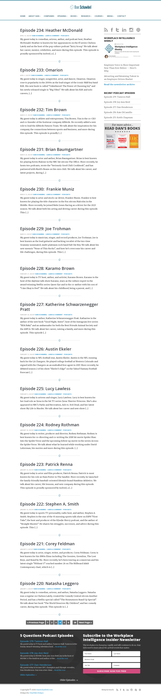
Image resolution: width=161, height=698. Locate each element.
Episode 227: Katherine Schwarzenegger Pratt (59, 307)
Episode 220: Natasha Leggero (49, 583)
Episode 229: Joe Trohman (45, 228)
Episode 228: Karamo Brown (47, 268)
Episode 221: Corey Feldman (47, 543)
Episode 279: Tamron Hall (117, 97)
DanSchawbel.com (44, 690)
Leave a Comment (52, 36)
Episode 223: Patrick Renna (46, 464)
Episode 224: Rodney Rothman (49, 424)
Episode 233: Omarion (41, 70)
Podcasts (65, 36)
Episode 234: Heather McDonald (51, 30)
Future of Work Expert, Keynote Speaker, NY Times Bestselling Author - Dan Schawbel (80, 8)
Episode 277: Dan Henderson (118, 107)
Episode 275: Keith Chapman (118, 117)
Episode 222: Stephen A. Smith (49, 504)
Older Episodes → (28, 675)
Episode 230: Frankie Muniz (47, 189)
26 (75, 622)
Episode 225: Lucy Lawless (45, 388)
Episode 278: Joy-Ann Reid (117, 102)
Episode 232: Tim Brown (43, 109)
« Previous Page (35, 622)
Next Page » (85, 622)
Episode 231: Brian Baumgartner (51, 149)
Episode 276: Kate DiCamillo (118, 112)
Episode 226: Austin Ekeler (45, 349)
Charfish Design (36, 693)
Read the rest (60, 647)
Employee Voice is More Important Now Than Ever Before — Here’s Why (121, 68)
